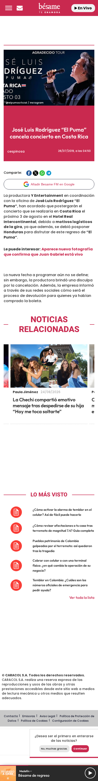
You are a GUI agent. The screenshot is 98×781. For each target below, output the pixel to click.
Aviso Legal (47, 716)
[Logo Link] (49, 8)
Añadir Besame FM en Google (53, 184)
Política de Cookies (34, 721)
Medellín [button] (24, 771)
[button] (8, 8)
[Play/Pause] (90, 773)
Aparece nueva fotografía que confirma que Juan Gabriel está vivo (48, 251)
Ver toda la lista (81, 597)
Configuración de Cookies (70, 721)
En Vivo (84, 8)
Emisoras (28, 716)
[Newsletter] (19, 8)
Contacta (11, 716)
